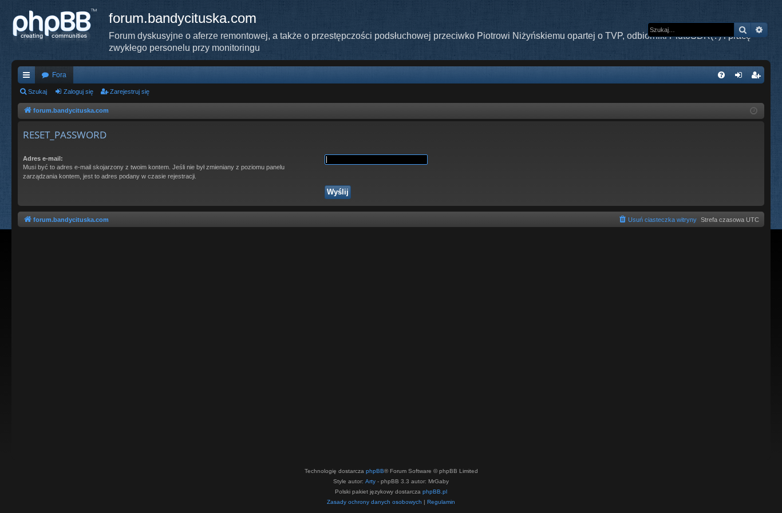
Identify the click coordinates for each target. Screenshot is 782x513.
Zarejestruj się (129, 91)
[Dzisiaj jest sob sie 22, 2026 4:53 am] (753, 111)
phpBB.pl (434, 491)
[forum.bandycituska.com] (60, 25)
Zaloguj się (78, 91)
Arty (370, 481)
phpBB (375, 471)
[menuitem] (721, 74)
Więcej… (28, 77)
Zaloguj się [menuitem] (740, 77)
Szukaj (37, 91)
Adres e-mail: (43, 158)
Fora (59, 75)
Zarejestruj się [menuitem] (758, 77)
